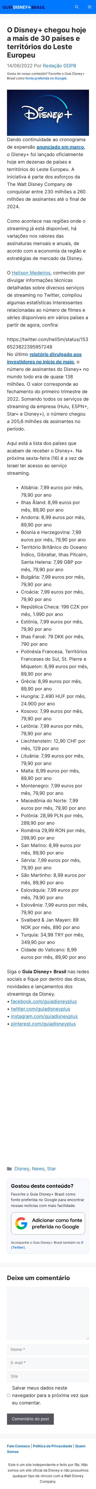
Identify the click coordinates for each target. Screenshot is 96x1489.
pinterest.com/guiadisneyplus (43, 1024)
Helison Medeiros (31, 273)
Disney (21, 1168)
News (38, 1168)
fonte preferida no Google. (46, 78)
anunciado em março (60, 147)
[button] (76, 7)
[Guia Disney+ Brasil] (29, 7)
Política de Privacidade (52, 1446)
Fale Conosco (18, 1446)
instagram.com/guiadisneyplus (44, 1016)
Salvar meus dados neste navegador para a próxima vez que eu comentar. (50, 1395)
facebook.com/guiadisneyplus (44, 1001)
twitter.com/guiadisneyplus (40, 1009)
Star (51, 1168)
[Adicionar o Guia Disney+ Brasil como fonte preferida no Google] (48, 1223)
